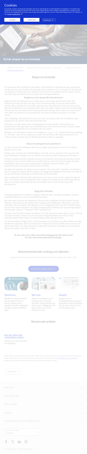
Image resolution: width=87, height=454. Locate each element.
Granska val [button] (47, 20)
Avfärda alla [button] (31, 20)
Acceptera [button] (12, 20)
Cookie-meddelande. (13, 14)
